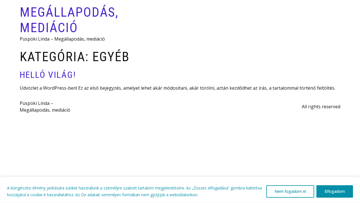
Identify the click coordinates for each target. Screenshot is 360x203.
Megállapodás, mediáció (69, 20)
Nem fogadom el (290, 191)
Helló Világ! (48, 74)
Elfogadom (335, 191)
